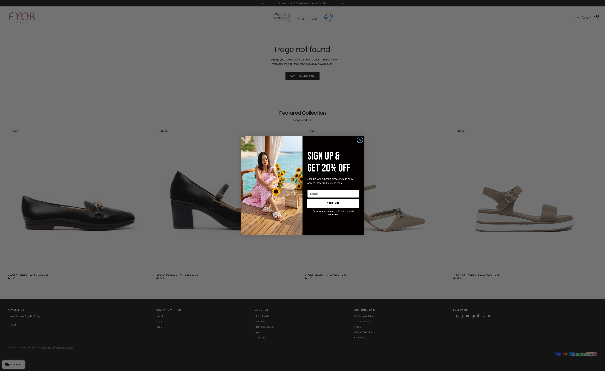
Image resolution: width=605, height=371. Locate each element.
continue (333, 203)
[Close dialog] (360, 140)
